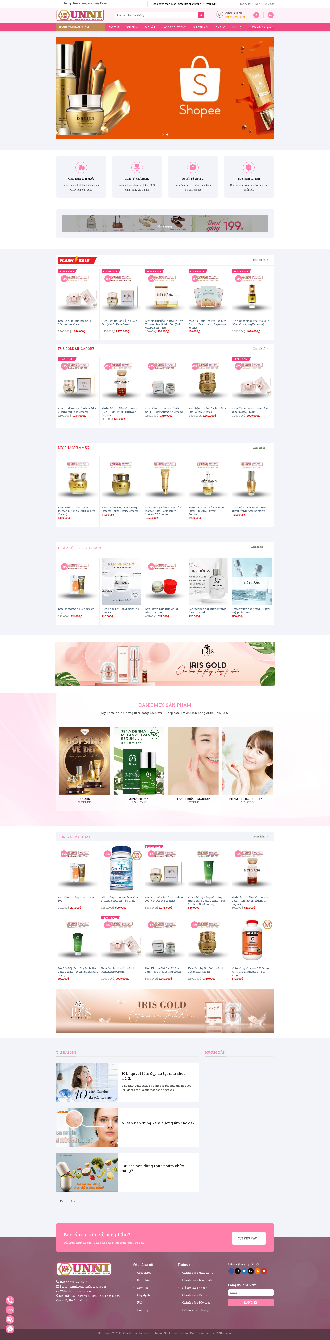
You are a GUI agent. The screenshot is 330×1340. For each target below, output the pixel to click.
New (257, 4)
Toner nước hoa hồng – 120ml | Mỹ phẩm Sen (251, 610)
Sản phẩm (132, 27)
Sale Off (269, 4)
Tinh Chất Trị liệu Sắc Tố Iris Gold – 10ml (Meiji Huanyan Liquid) (120, 412)
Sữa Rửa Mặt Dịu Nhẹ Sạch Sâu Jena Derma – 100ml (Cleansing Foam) (78, 972)
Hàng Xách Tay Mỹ (174, 27)
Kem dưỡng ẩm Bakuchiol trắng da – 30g (161, 610)
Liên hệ (236, 27)
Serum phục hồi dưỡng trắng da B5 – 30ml (207, 610)
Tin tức (220, 27)
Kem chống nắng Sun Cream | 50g (76, 610)
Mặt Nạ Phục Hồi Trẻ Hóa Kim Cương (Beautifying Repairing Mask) (208, 324)
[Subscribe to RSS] (257, 1271)
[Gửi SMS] (10, 1319)
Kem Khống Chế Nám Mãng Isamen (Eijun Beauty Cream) (120, 509)
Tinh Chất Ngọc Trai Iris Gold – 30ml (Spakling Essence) (252, 322)
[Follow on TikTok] (238, 1271)
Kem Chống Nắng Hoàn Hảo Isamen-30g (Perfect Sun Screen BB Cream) (163, 511)
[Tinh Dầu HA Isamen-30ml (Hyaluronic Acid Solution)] (252, 480)
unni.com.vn (82, 1291)
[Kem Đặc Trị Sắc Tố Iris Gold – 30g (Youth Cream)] (208, 380)
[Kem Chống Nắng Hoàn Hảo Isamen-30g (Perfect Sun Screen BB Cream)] (165, 480)
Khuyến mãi (200, 27)
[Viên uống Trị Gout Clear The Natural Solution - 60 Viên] (121, 869)
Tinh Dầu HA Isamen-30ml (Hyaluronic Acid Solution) (249, 509)
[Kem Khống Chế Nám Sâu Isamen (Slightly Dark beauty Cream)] (78, 480)
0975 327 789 (81, 1282)
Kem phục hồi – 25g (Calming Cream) (120, 610)
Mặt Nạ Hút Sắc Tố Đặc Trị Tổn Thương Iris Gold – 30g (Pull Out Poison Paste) (164, 324)
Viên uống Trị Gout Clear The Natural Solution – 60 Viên (119, 899)
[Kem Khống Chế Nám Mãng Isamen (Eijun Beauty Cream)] (121, 480)
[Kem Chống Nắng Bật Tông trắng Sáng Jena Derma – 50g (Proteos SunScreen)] (208, 869)
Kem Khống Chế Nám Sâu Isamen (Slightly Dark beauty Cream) (76, 511)
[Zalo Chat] (10, 1310)
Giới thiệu (114, 27)
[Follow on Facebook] (231, 1271)
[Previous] (65, 88)
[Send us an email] (251, 1271)
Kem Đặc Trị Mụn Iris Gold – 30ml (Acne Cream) (75, 322)
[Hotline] (10, 1300)
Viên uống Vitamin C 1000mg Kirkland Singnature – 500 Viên (250, 972)
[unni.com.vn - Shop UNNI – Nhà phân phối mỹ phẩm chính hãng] (80, 15)
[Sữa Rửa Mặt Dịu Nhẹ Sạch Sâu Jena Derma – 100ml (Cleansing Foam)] (78, 940)
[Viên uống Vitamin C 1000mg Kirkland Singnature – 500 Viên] (252, 940)
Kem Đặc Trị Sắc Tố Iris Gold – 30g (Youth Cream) (207, 410)
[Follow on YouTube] (264, 1271)
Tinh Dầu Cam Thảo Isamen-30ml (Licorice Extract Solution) (207, 511)
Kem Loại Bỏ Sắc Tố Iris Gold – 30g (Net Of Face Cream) (121, 322)
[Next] (264, 88)
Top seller (245, 4)
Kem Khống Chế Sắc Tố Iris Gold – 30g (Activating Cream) (164, 410)
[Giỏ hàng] (270, 15)
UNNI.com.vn (223, 1333)
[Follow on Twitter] (244, 1271)
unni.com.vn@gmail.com (88, 1286)
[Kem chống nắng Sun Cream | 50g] (78, 581)
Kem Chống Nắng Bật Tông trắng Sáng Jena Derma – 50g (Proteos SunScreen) (207, 901)
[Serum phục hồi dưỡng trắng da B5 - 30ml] (208, 581)
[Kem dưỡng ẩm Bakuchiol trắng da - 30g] (165, 581)
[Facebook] (10, 1329)
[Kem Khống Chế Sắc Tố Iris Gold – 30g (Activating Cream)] (165, 380)
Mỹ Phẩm (149, 27)
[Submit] (201, 15)
